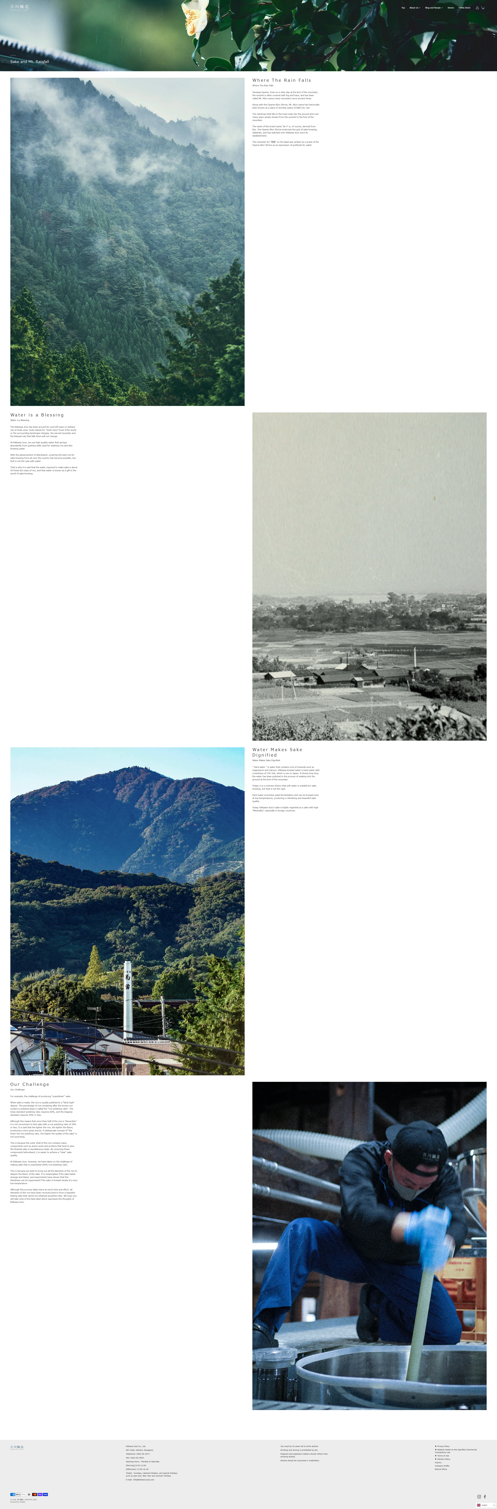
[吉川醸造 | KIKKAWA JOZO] (19, 7)
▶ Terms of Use (442, 1455)
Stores (451, 7)
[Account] (477, 8)
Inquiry (438, 1462)
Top (403, 7)
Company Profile (442, 1466)
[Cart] (483, 8)
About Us (414, 7)
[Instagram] (479, 1497)
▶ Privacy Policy (442, 1446)
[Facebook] (485, 1497)
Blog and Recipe (433, 7)
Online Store (464, 7)
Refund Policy (441, 1469)
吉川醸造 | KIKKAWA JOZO (27, 1500)
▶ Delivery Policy (442, 1459)
